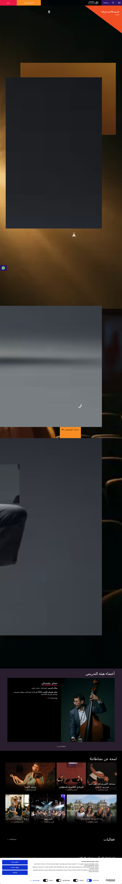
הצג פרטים (36, 880)
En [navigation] (106, 3)
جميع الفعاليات (13, 839)
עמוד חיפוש (113, 3)
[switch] (76, 880)
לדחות (15, 872)
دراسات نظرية (36, 688)
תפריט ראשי (119, 2)
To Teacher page (52, 698)
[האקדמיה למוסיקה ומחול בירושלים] (93, 2)
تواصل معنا (3, 268)
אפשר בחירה (15, 867)
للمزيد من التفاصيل (103, 790)
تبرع (8, 3)
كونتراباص (44, 688)
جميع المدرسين (62, 746)
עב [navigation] (104, 3)
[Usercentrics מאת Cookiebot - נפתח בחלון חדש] (110, 880)
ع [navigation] (107, 3)
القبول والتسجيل (29, 3)
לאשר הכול (15, 862)
